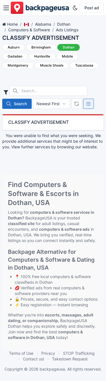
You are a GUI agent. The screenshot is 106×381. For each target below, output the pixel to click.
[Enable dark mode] (75, 8)
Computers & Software (29, 29)
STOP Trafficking (79, 353)
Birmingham (41, 47)
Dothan (63, 24)
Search (20, 103)
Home (12, 24)
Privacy (48, 353)
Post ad (92, 7)
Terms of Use (21, 353)
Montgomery (18, 65)
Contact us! (33, 358)
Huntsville (42, 56)
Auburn (14, 47)
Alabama (43, 24)
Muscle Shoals (51, 65)
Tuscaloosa (84, 65)
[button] (6, 7)
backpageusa (52, 369)
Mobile (67, 56)
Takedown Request (70, 358)
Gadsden (15, 56)
